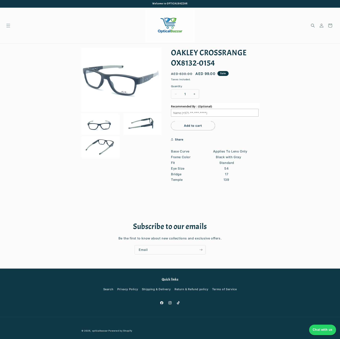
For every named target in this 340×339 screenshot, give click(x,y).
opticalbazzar (100, 330)
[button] (8, 25)
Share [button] (179, 139)
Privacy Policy (127, 289)
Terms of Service (224, 289)
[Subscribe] (201, 249)
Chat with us (323, 329)
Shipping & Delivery (156, 289)
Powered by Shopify (120, 330)
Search (108, 289)
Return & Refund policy (191, 289)
